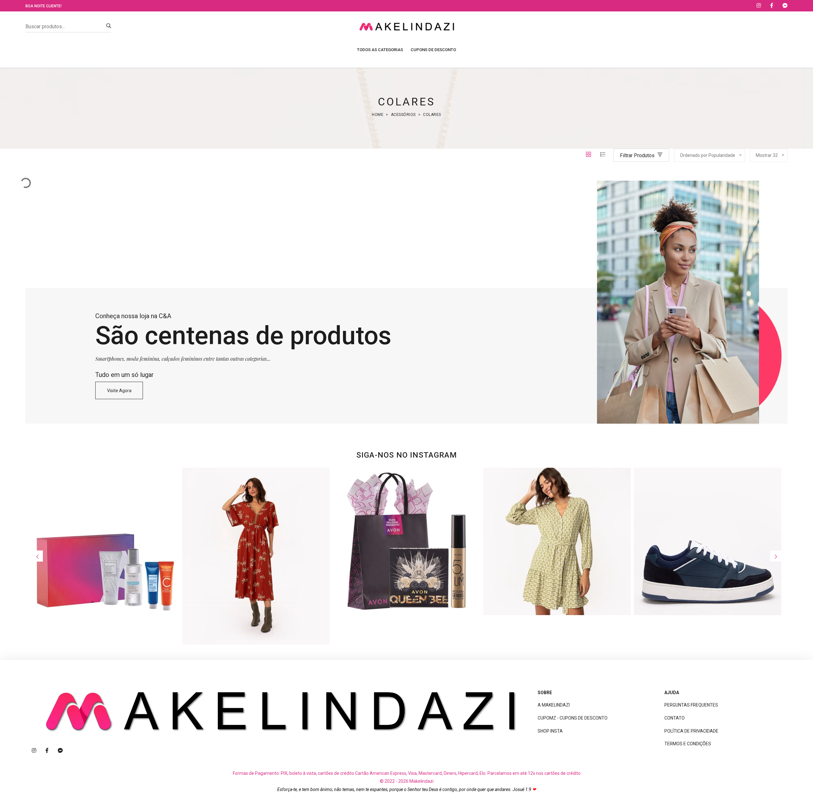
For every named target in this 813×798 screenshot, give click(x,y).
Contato (674, 718)
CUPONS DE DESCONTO (433, 49)
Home (377, 114)
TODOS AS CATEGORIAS (380, 49)
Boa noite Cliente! (43, 6)
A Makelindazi (554, 704)
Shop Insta (550, 731)
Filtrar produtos (638, 155)
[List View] (602, 155)
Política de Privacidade (691, 731)
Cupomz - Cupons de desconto (573, 718)
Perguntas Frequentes (691, 704)
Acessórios (403, 114)
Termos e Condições (687, 743)
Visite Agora (119, 390)
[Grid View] (589, 155)
